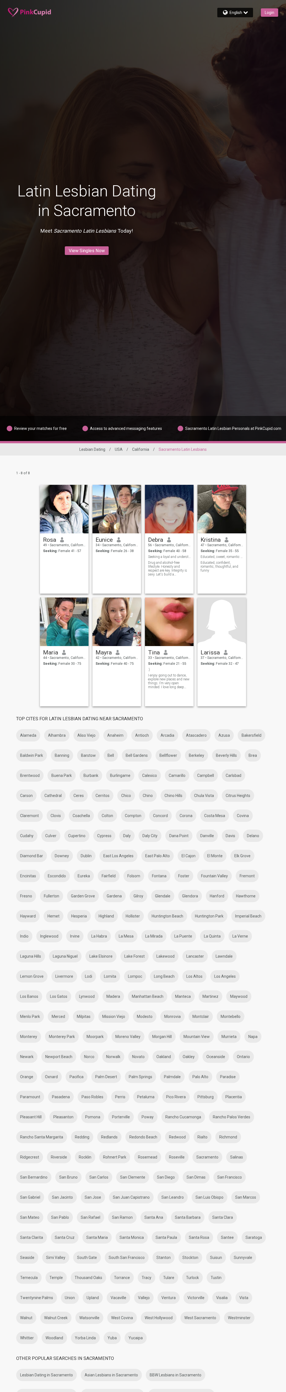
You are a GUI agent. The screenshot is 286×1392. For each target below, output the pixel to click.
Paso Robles (92, 1097)
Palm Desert (106, 1077)
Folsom (133, 876)
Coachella (81, 815)
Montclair (200, 1016)
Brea (253, 755)
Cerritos (102, 795)
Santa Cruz (65, 1237)
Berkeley (196, 755)
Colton (107, 815)
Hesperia (79, 916)
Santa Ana (153, 1217)
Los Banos (29, 996)
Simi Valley (55, 1257)
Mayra (104, 652)
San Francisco (229, 1177)
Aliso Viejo (86, 735)
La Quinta (212, 936)
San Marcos (245, 1197)
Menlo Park (30, 1016)
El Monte (215, 856)
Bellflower (168, 755)
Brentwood (30, 775)
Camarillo (177, 775)
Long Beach (164, 976)
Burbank (91, 775)
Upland (93, 1297)
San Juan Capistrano (131, 1197)
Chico (126, 795)
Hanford (217, 896)
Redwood (177, 1137)
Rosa (49, 539)
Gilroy (138, 896)
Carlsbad (233, 775)
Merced (58, 1016)
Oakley (189, 1056)
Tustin (216, 1277)
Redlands (109, 1137)
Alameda (28, 735)
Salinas (236, 1157)
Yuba (112, 1338)
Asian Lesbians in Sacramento (111, 1375)
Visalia (222, 1297)
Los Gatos (58, 996)
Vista (243, 1297)
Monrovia (172, 1016)
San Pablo (60, 1217)
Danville (207, 836)
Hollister (133, 916)
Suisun (216, 1257)
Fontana (159, 876)
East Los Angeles (118, 856)
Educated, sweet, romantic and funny (222, 557)
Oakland (163, 1056)
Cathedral (53, 795)
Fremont (247, 876)
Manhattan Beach (147, 996)
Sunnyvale (243, 1257)
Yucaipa (135, 1338)
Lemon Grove (32, 976)
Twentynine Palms (36, 1297)
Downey (62, 856)
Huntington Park (209, 916)
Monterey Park (62, 1036)
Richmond (228, 1137)
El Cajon (189, 856)
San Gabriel (30, 1197)
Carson (26, 795)
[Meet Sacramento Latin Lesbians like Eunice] (116, 509)
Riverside (59, 1157)
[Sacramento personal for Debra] (169, 509)
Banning (62, 755)
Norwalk (113, 1056)
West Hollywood (159, 1318)
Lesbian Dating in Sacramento (46, 1375)
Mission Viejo (113, 1016)
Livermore (64, 976)
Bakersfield (251, 735)
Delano (253, 836)
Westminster (239, 1318)
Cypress (104, 836)
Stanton (163, 1257)
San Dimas (196, 1177)
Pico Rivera (176, 1097)
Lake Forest (134, 956)
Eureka (84, 876)
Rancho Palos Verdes (231, 1117)
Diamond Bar (31, 856)
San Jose (93, 1197)
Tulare (168, 1277)
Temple (56, 1277)
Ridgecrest (29, 1157)
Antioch (142, 735)
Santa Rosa (199, 1237)
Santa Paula (166, 1237)
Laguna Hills (30, 956)
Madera (113, 996)
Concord (160, 815)
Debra (155, 539)
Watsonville (89, 1318)
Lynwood (87, 996)
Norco (89, 1056)
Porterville (121, 1117)
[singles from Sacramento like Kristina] (221, 509)
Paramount (30, 1097)
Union (70, 1297)
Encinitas (28, 876)
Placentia (233, 1097)
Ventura (168, 1297)
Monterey (28, 1036)
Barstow (88, 755)
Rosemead (147, 1157)
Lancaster (195, 956)
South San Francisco (127, 1257)
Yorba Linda (85, 1338)
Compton (133, 815)
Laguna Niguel (65, 956)
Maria (50, 652)
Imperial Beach (248, 916)
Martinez (210, 996)
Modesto (144, 1016)
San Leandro (172, 1197)
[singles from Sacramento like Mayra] (116, 622)
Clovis (56, 815)
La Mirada (154, 936)
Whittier (27, 1338)
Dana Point (179, 836)
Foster (183, 876)
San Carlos (98, 1177)
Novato (138, 1056)
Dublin (86, 856)
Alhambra (57, 735)
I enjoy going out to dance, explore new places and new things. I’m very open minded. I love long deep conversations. (168, 681)
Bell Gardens (137, 755)
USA (119, 449)
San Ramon (122, 1217)
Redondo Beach (143, 1137)
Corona (186, 815)
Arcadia (167, 735)
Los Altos (194, 976)
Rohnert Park (114, 1157)
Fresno (26, 896)
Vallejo (144, 1297)
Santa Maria (97, 1237)
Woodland (54, 1338)
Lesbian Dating (92, 449)
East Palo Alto (157, 856)
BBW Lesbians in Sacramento (175, 1375)
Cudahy (27, 836)
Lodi (88, 976)
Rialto (202, 1137)
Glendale (162, 896)
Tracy (146, 1277)
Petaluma (145, 1097)
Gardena (114, 896)
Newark (27, 1056)
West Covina (122, 1318)
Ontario (243, 1056)
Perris (120, 1097)
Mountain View (196, 1036)
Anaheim (115, 735)
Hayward (28, 916)
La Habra (99, 936)
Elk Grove (242, 856)
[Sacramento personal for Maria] (64, 622)
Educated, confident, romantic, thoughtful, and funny (219, 566)
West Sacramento (200, 1318)
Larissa (210, 652)
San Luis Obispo (209, 1197)
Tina (154, 652)
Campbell (205, 775)
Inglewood (49, 936)
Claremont (29, 815)
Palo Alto (200, 1077)
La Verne (240, 936)
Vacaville (118, 1297)
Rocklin (85, 1157)
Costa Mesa (214, 815)
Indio (24, 936)
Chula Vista (204, 795)
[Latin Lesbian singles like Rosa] (64, 509)
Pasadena (61, 1097)
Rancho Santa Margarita (41, 1137)
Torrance (122, 1277)
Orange (26, 1077)
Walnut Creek (56, 1318)
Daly (127, 836)
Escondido (57, 876)
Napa (253, 1036)
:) (149, 669)
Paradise (228, 1077)
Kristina (211, 539)
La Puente (183, 936)
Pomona (92, 1117)
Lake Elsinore (101, 956)
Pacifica (77, 1077)
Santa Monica (132, 1237)
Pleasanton (63, 1117)
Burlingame (120, 775)
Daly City (150, 836)
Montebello (230, 1016)
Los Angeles (225, 976)
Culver (50, 836)
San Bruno (68, 1177)
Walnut (26, 1318)
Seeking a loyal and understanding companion (169, 557)
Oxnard (51, 1077)
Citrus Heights (238, 795)
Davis (230, 836)
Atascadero (196, 735)
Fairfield (109, 876)
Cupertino (76, 836)
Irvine (75, 936)
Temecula (29, 1277)
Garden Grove (83, 896)
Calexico (149, 775)
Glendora (190, 896)
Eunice (104, 539)
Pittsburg (205, 1097)
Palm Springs (140, 1077)
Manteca (183, 996)
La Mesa (126, 936)
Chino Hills (173, 795)
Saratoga (254, 1237)
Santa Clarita (31, 1237)
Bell (111, 755)
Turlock (192, 1277)
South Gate (87, 1257)
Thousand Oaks (88, 1277)
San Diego (166, 1177)
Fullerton (51, 896)
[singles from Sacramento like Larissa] (221, 622)
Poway (148, 1117)
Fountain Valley (214, 876)
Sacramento (207, 1157)
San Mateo (29, 1217)
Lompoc (135, 976)
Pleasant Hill (31, 1117)
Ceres (78, 795)
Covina (243, 815)
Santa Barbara (188, 1217)
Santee (227, 1237)
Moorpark (95, 1036)
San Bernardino (33, 1177)
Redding (82, 1137)
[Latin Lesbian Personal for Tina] (169, 622)
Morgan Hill (162, 1036)
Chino (148, 795)
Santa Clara (222, 1217)
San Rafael (90, 1217)
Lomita (110, 976)
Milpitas (83, 1016)
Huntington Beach (167, 916)
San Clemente (132, 1177)
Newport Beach (58, 1056)
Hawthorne (246, 896)
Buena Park (61, 775)
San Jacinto (62, 1197)
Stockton (190, 1257)
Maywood (238, 996)
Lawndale (224, 956)
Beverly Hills (226, 755)
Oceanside (215, 1056)
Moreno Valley (127, 1036)
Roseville (177, 1157)
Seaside (27, 1257)
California (140, 449)
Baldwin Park (31, 755)
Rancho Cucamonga (183, 1117)
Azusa (224, 735)
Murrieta (229, 1036)
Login (269, 12)
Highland (106, 916)
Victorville (195, 1297)
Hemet (53, 916)
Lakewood (165, 956)
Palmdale (172, 1077)
